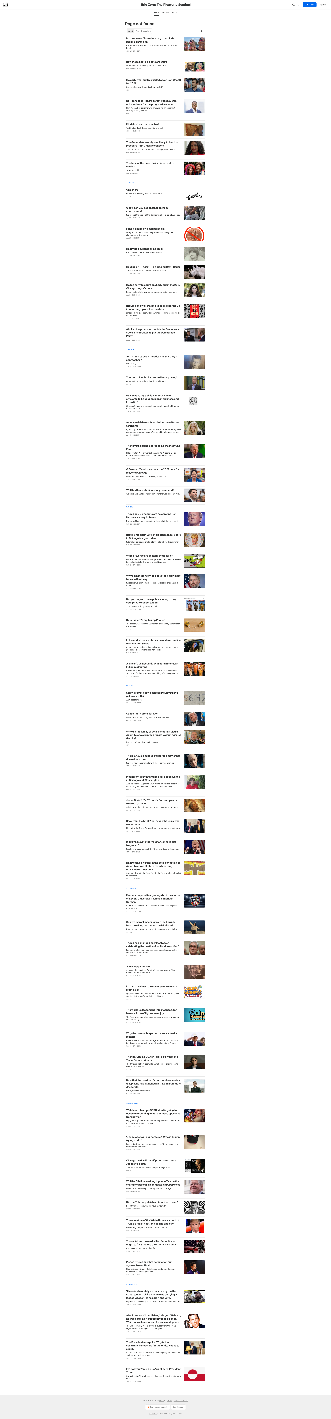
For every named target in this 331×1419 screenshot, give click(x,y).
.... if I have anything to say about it (141, 606)
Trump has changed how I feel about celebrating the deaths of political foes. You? (152, 944)
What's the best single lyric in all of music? (145, 193)
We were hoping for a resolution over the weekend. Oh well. (153, 493)
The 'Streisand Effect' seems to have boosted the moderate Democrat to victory (152, 1065)
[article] (165, 46)
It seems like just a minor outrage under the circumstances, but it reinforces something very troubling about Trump (152, 1041)
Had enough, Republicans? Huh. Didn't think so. (147, 1227)
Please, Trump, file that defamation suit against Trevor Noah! (149, 1264)
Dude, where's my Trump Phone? (145, 620)
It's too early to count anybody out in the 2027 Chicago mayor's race (153, 286)
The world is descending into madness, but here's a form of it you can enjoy (151, 1011)
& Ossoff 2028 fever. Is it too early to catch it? (146, 476)
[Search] (293, 4)
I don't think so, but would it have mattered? (146, 1205)
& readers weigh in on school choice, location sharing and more (152, 584)
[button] (156, 12)
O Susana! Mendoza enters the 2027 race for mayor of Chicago (152, 471)
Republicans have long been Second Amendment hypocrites (153, 1301)
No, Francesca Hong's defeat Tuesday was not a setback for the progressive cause (151, 102)
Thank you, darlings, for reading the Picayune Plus (153, 447)
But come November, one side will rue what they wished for (152, 521)
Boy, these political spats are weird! (147, 61)
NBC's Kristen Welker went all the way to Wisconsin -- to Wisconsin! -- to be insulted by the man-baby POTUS (151, 454)
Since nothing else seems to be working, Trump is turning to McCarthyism (153, 314)
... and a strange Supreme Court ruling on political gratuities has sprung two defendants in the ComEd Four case (152, 785)
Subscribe (309, 4)
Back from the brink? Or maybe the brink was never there (152, 823)
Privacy (162, 1400)
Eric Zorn (137, 51)
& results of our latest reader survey (142, 742)
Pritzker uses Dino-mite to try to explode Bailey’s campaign (150, 40)
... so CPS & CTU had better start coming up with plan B (150, 149)
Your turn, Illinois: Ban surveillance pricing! (151, 377)
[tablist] (139, 31)
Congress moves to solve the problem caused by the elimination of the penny (149, 233)
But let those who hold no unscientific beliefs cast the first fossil (152, 46)
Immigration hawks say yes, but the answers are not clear (152, 929)
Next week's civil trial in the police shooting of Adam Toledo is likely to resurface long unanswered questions (153, 866)
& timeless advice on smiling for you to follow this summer (152, 541)
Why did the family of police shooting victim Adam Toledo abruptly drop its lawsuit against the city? (153, 735)
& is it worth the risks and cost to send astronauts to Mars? (152, 807)
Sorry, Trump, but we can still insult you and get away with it (152, 694)
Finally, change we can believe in (145, 228)
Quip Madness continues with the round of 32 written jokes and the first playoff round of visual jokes (152, 994)
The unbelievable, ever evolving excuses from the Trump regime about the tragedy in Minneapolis (151, 1327)
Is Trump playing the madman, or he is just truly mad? (151, 843)
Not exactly (131, 363)
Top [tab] (137, 31)
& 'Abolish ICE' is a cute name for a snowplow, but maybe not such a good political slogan (153, 1353)
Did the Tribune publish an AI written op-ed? (152, 1202)
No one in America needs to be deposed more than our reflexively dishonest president (150, 1270)
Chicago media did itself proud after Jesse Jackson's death (151, 1162)
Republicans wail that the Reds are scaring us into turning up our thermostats (153, 307)
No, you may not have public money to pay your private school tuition (151, 601)
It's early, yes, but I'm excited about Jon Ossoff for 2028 (153, 82)
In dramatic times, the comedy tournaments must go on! (152, 988)
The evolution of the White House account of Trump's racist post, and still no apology (152, 1222)
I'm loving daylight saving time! (144, 248)
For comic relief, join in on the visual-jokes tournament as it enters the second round (152, 951)
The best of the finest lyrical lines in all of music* (150, 165)
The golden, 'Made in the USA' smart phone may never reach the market (153, 625)
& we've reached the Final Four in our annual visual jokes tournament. (151, 906)
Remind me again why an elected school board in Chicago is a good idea (153, 536)
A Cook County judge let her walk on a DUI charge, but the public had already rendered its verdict (152, 648)
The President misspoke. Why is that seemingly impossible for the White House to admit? (152, 1345)
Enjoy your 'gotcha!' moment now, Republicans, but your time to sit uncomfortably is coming (153, 1121)
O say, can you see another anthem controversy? (147, 209)
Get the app (178, 1407)
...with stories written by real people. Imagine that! (148, 1167)
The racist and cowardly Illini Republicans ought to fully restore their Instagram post (151, 1243)
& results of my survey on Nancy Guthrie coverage (148, 1188)
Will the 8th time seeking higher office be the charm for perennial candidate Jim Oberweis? (153, 1183)
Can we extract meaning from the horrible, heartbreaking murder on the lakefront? (151, 924)
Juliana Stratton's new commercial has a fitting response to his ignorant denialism (152, 1145)
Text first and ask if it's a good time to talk (144, 128)
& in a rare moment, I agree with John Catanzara (147, 717)
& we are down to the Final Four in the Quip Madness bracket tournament (153, 874)
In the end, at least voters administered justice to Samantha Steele (153, 642)
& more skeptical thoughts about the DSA (144, 87)
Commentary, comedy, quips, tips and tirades (146, 65)
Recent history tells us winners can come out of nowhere (151, 292)
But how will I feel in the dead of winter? (144, 252)
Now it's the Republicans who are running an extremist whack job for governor (150, 109)
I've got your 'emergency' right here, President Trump (153, 1371)
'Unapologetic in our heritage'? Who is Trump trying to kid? (153, 1139)
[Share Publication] (299, 4)
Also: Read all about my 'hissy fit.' (141, 1248)
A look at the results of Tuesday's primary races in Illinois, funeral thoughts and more (151, 971)
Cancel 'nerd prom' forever (142, 713)
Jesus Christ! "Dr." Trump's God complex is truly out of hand (151, 802)
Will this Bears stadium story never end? (150, 490)
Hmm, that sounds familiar (138, 1090)
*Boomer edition (133, 170)
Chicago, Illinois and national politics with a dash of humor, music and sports (152, 407)
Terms (169, 1400)
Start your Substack (159, 1407)
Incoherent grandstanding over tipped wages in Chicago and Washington (153, 778)
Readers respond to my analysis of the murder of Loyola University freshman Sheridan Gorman (153, 899)
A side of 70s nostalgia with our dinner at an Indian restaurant (152, 665)
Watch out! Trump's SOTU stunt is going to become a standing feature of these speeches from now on (153, 1113)
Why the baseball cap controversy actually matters (151, 1035)
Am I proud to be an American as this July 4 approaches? (151, 358)
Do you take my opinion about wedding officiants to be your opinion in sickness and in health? (152, 399)
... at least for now (134, 699)
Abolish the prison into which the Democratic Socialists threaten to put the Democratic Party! (153, 332)
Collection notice (181, 1400)
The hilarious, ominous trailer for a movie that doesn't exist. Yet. (153, 757)
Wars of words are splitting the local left (149, 555)
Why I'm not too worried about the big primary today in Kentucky (153, 577)
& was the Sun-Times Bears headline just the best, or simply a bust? (153, 1377)
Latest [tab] (130, 31)
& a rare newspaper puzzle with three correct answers (150, 763)
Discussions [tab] (146, 31)
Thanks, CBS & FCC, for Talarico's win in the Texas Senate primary (152, 1058)
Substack (153, 1413)
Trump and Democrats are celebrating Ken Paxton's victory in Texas (151, 516)
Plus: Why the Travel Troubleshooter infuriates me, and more (153, 828)
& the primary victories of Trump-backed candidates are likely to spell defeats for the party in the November (153, 560)
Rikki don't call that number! (142, 124)
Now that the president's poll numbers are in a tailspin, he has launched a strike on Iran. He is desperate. (153, 1084)
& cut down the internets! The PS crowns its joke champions (152, 849)
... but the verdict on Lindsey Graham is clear (146, 270)
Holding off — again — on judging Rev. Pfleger (153, 266)
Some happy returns (138, 966)
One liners (132, 189)
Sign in (323, 4)
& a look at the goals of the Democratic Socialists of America (153, 215)
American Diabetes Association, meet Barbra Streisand (152, 424)
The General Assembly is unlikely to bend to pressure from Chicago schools (152, 144)
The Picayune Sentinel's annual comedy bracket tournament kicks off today (152, 1018)
